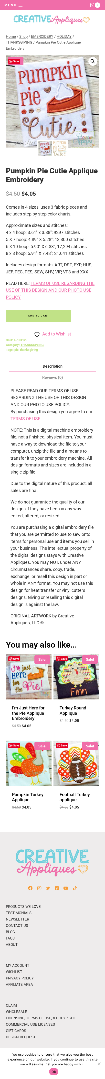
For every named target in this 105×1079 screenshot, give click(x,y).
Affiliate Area (19, 984)
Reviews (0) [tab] (52, 377)
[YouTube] (65, 888)
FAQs (10, 938)
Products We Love (23, 906)
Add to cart (38, 315)
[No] (98, 1063)
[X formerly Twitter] (48, 888)
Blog (10, 932)
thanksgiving (29, 350)
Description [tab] (53, 366)
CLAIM (11, 1005)
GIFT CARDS (16, 1031)
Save (16, 61)
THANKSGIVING (32, 345)
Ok (54, 1072)
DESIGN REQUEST (21, 1037)
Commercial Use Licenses (30, 1024)
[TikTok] (74, 888)
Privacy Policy (20, 978)
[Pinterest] (56, 888)
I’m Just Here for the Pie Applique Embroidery (28, 713)
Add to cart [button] (28, 738)
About (12, 944)
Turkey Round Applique (73, 710)
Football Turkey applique (75, 797)
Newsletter (17, 919)
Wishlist (14, 972)
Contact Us (17, 925)
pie (16, 350)
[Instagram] (39, 888)
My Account (17, 965)
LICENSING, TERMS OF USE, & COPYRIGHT (41, 1018)
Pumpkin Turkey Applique (27, 797)
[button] (92, 61)
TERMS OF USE (25, 418)
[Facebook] (30, 888)
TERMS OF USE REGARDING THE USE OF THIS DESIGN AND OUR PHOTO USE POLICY (50, 290)
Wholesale (16, 1012)
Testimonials (19, 913)
